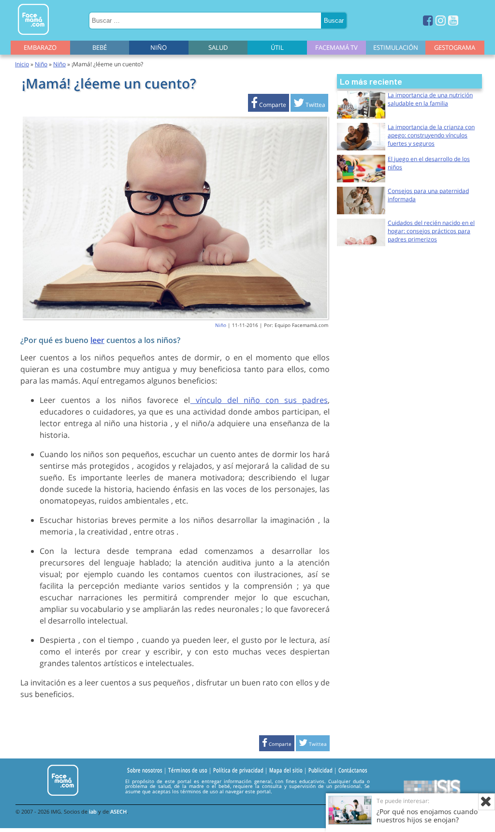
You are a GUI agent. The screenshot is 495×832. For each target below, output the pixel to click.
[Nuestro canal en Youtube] (453, 20)
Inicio (22, 64)
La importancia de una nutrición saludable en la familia (430, 99)
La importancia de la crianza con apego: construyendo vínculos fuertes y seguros (431, 135)
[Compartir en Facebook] (268, 105)
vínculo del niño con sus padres (259, 400)
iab (93, 811)
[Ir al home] (33, 36)
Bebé (99, 47)
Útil (277, 47)
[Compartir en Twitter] (309, 105)
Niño (158, 47)
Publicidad (320, 770)
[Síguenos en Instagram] (441, 20)
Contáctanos (352, 770)
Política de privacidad (238, 770)
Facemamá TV (336, 47)
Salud (218, 47)
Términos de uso (187, 770)
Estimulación (395, 47)
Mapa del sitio (286, 770)
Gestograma (454, 47)
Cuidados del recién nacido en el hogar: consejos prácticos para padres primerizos (431, 231)
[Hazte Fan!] (428, 20)
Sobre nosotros (144, 770)
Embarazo (40, 47)
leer (97, 340)
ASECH (118, 811)
